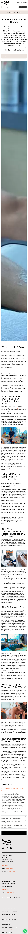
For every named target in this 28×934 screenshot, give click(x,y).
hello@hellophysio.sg (12, 873)
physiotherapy (20, 408)
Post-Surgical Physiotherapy (10, 916)
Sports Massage (6, 924)
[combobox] (10, 7)
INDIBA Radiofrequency (8, 929)
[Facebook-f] (7, 848)
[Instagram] (3, 848)
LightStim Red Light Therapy (10, 927)
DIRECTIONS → (6, 865)
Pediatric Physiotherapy (9, 919)
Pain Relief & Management (9, 911)
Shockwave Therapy (7, 932)
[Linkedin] (11, 848)
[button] (24, 56)
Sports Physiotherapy (8, 914)
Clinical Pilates (6, 922)
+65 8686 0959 (10, 892)
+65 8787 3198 (10, 868)
